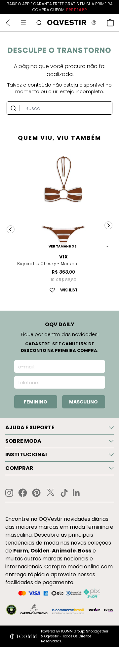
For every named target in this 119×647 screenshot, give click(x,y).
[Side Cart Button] (110, 22)
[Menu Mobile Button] (23, 22)
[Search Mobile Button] (39, 22)
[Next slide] (108, 225)
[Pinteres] (36, 492)
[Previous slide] (11, 229)
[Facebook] (22, 492)
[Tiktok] (64, 492)
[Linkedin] (76, 492)
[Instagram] (9, 493)
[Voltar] (7, 22)
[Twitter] (51, 493)
